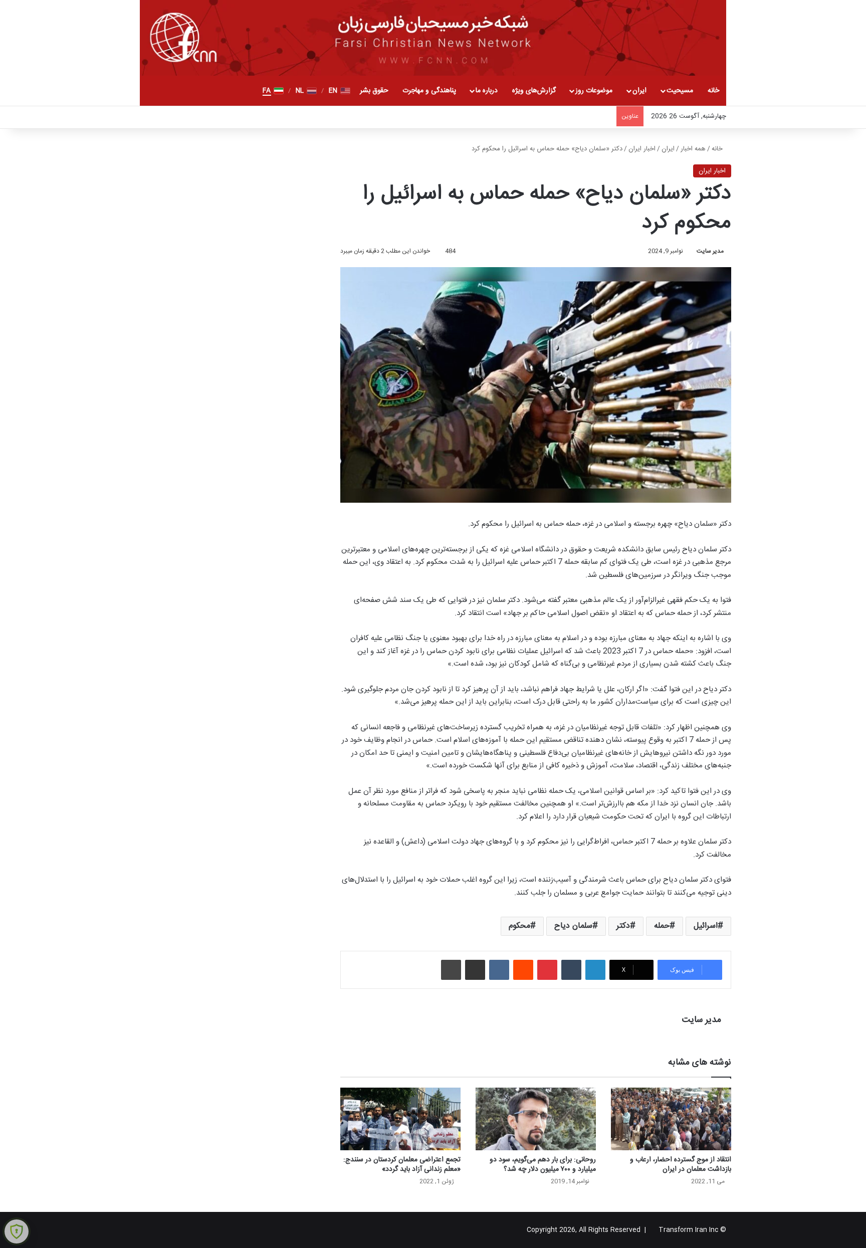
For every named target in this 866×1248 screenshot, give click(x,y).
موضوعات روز (593, 91)
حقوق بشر (374, 91)
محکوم (519, 926)
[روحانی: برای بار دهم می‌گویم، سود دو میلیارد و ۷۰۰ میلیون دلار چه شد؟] (536, 1119)
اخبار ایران (642, 148)
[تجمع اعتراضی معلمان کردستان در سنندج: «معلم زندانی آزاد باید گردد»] (400, 1119)
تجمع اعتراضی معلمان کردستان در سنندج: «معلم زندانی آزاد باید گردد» (402, 1164)
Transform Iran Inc (688, 1229)
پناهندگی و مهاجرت (429, 91)
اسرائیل (706, 926)
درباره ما (487, 91)
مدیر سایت (710, 251)
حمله (662, 926)
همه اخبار (693, 148)
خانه (713, 91)
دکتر (623, 926)
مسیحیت (680, 91)
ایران (639, 91)
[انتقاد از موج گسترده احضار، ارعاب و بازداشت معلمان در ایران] (671, 1119)
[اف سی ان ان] (433, 38)
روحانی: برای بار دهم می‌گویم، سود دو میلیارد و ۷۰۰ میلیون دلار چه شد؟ (543, 1164)
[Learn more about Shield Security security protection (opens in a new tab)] (17, 1231)
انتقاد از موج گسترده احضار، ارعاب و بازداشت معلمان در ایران (680, 1164)
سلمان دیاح (573, 926)
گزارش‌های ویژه (534, 91)
